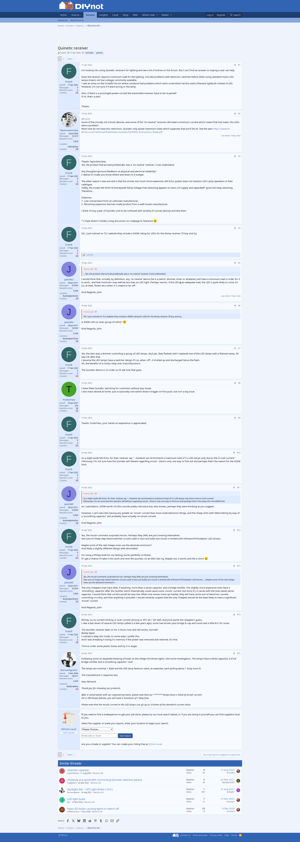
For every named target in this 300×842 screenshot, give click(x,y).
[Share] (235, 65)
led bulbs (89, 52)
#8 (239, 383)
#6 (239, 305)
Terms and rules (200, 835)
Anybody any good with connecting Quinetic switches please (104, 780)
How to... (76, 14)
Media (165, 14)
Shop (125, 14)
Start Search (125, 735)
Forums (90, 14)
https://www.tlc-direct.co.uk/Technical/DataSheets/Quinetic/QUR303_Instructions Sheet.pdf (155, 130)
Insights (103, 14)
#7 (239, 348)
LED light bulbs (76, 799)
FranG (63, 52)
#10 (238, 452)
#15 (238, 653)
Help (227, 835)
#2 (239, 113)
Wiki (135, 14)
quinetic (99, 52)
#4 (239, 228)
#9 (239, 417)
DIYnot (63, 835)
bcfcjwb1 (231, 792)
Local (115, 14)
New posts (63, 20)
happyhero (72, 783)
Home (63, 14)
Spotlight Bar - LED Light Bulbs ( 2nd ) (90, 789)
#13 (238, 565)
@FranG (85, 118)
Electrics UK (98, 773)
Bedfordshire (72, 686)
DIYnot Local (155, 744)
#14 (238, 614)
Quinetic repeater (78, 770)
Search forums (77, 20)
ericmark (231, 772)
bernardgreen (73, 792)
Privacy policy (216, 835)
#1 (239, 65)
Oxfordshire (73, 146)
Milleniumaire (73, 811)
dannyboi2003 (228, 782)
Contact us (185, 835)
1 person (89, 255)
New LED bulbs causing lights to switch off (93, 808)
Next (70, 58)
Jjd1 (68, 802)
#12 (238, 530)
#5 (239, 263)
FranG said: (88, 269)
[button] (157, 15)
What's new (148, 14)
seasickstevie (73, 773)
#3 (239, 156)
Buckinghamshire (70, 296)
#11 (238, 487)
